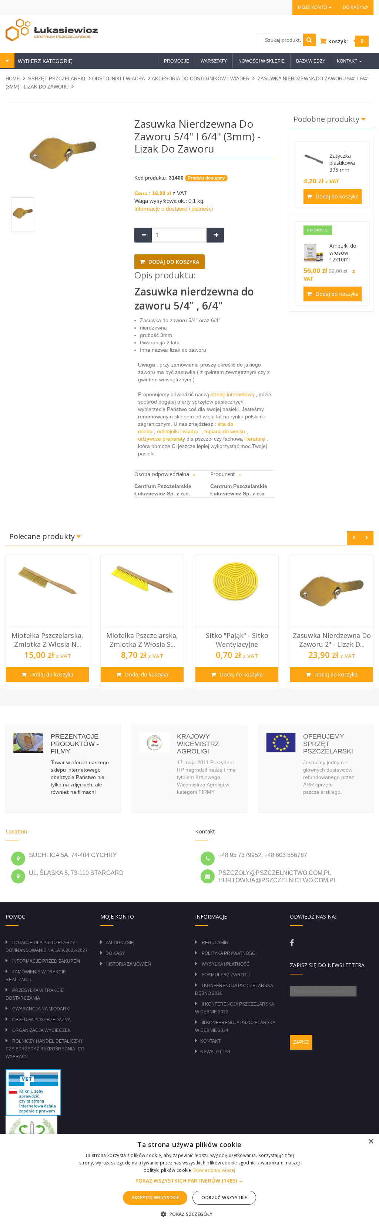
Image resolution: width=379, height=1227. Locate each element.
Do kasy (353, 7)
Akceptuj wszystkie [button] (155, 1197)
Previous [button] (353, 538)
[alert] (189, 1180)
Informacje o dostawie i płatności (173, 208)
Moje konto (313, 7)
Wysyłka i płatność (226, 964)
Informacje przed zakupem (46, 961)
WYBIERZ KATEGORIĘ (44, 61)
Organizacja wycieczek (41, 1030)
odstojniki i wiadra (178, 431)
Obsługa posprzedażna (41, 1019)
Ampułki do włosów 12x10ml (342, 252)
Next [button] (366, 538)
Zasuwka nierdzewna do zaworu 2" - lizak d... (237, 640)
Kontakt (210, 1041)
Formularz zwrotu (226, 974)
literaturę (254, 439)
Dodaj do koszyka (173, 261)
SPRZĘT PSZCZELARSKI (56, 78)
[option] (47, 621)
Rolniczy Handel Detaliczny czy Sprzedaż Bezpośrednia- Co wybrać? (45, 1049)
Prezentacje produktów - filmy (75, 744)
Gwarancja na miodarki (41, 1009)
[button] (189, 1180)
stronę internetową (233, 394)
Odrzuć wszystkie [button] (224, 1197)
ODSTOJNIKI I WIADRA (118, 78)
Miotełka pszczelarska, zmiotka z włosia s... (47, 640)
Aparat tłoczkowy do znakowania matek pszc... (332, 640)
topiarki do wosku (224, 431)
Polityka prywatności (229, 953)
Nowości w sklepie (261, 61)
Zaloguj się (119, 942)
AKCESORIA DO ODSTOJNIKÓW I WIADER (200, 78)
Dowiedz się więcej (214, 1170)
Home (13, 78)
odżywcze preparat (160, 439)
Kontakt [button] (347, 61)
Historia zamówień (128, 964)
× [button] (370, 1141)
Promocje (176, 61)
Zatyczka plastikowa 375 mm (342, 162)
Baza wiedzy (310, 61)
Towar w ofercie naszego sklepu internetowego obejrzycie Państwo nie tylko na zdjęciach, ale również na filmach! (80, 777)
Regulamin (215, 942)
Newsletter (215, 1051)
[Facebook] (292, 943)
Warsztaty (214, 61)
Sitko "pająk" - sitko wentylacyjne (142, 640)
